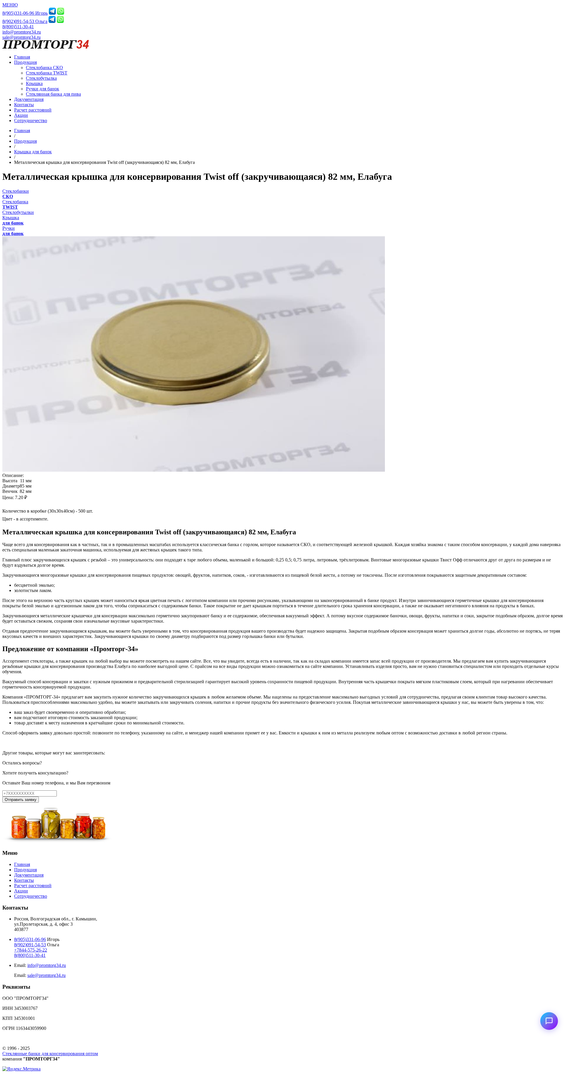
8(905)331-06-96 (30, 939)
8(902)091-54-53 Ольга (24, 21)
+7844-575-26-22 (30, 949)
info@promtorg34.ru (21, 31)
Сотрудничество (30, 120)
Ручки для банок (42, 88)
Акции (21, 115)
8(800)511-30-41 (18, 26)
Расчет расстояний (32, 109)
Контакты (24, 104)
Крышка (34, 83)
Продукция (25, 62)
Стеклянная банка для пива (53, 94)
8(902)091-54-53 (30, 944)
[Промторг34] (45, 46)
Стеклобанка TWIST (46, 72)
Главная (22, 56)
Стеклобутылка (41, 78)
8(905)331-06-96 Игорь (25, 13)
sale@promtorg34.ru (21, 37)
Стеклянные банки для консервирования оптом (50, 1053)
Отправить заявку (20, 799)
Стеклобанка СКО (44, 67)
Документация (29, 99)
